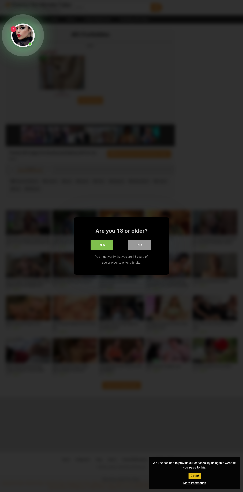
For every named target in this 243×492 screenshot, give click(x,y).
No (139, 245)
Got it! (194, 476)
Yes (102, 245)
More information (194, 483)
